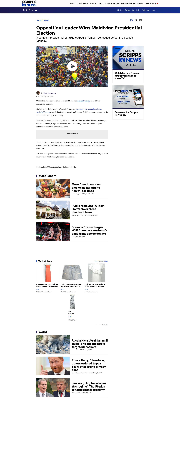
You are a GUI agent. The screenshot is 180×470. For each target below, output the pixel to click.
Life (133, 10)
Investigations (128, 4)
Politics (94, 4)
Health (102, 4)
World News (113, 4)
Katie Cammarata (49, 93)
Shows (140, 4)
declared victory (83, 100)
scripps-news (30, 10)
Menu (73, 3)
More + (154, 10)
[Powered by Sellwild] (105, 325)
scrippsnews (24, 10)
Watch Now (151, 4)
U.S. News (83, 4)
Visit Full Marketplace (101, 261)
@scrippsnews (36, 10)
